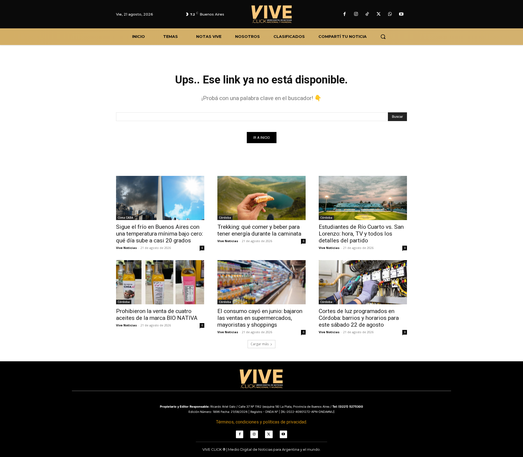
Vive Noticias (126, 248)
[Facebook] (344, 14)
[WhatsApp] (390, 14)
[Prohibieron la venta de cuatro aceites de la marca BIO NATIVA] (160, 282)
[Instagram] (356, 14)
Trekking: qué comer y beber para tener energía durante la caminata (259, 230)
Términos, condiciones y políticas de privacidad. (261, 422)
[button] (383, 36)
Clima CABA (125, 218)
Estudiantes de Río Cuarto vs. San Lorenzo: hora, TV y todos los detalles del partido (361, 234)
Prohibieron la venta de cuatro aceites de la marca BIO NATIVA (156, 314)
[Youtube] (401, 14)
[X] (378, 14)
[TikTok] (367, 14)
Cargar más (260, 344)
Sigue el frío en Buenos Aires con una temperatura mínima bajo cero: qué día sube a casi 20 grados (159, 234)
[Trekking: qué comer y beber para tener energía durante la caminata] (261, 198)
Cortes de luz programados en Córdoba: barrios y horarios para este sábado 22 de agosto (359, 318)
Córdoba (225, 218)
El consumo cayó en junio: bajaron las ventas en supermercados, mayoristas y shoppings (259, 318)
